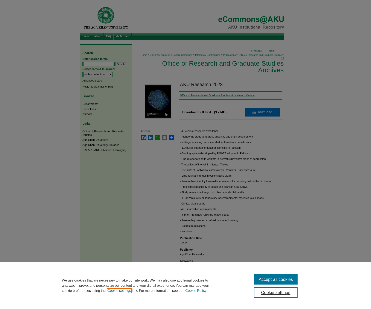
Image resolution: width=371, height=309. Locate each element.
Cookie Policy (196, 290)
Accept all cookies (276, 279)
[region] (185, 285)
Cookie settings (119, 290)
